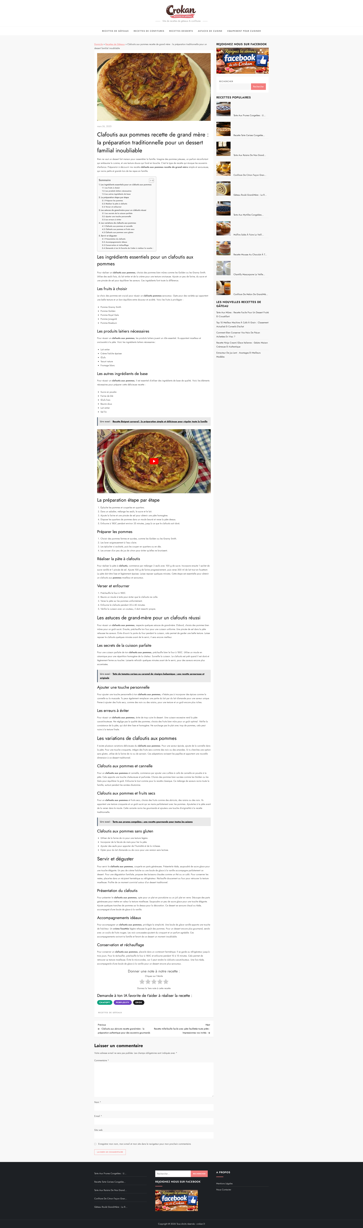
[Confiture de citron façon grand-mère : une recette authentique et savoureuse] (224, 169)
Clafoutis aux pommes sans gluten (119, 232)
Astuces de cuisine (210, 31)
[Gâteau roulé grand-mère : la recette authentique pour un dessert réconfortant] (224, 188)
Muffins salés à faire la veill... (249, 234)
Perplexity (122, 1002)
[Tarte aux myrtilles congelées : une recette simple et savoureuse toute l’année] (224, 208)
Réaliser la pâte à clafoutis (116, 203)
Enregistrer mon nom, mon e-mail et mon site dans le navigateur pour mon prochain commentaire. (144, 1144)
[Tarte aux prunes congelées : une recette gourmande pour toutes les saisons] (224, 109)
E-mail (98, 1116)
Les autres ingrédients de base (118, 194)
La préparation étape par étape (115, 197)
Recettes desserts (181, 31)
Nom (97, 1102)
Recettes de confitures (149, 31)
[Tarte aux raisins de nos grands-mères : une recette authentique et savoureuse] (224, 149)
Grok (138, 1002)
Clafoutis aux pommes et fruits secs (120, 229)
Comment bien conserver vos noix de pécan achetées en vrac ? (238, 334)
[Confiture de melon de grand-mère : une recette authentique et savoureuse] (224, 288)
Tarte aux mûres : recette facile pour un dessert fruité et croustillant (242, 314)
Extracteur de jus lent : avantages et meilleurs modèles (238, 354)
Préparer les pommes (114, 200)
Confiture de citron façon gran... (250, 175)
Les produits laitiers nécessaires (118, 191)
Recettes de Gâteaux (115, 31)
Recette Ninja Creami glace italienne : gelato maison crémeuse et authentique (242, 344)
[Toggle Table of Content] (150, 180)
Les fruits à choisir (112, 187)
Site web (98, 1130)
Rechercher (226, 81)
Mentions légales (224, 1183)
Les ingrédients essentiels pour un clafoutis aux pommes (126, 184)
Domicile (98, 44)
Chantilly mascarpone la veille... (249, 274)
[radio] (142, 982)
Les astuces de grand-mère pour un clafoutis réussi (123, 210)
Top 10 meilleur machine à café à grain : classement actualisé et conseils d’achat (242, 324)
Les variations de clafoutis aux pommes (118, 222)
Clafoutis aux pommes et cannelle (119, 226)
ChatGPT (104, 1002)
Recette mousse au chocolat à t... (250, 254)
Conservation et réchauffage (117, 245)
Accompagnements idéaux (116, 242)
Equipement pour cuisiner (244, 31)
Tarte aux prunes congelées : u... (250, 115)
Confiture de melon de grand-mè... (251, 294)
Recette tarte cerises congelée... (249, 135)
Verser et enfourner (113, 206)
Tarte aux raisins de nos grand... (250, 155)
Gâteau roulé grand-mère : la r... (250, 195)
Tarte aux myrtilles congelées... (249, 214)
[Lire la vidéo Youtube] (154, 461)
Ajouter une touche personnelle (118, 216)
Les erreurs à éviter (113, 219)
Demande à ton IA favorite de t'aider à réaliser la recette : (129, 248)
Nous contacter (223, 1189)
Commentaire (101, 1060)
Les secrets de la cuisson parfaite (118, 213)
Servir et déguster (109, 235)
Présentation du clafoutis (115, 239)
